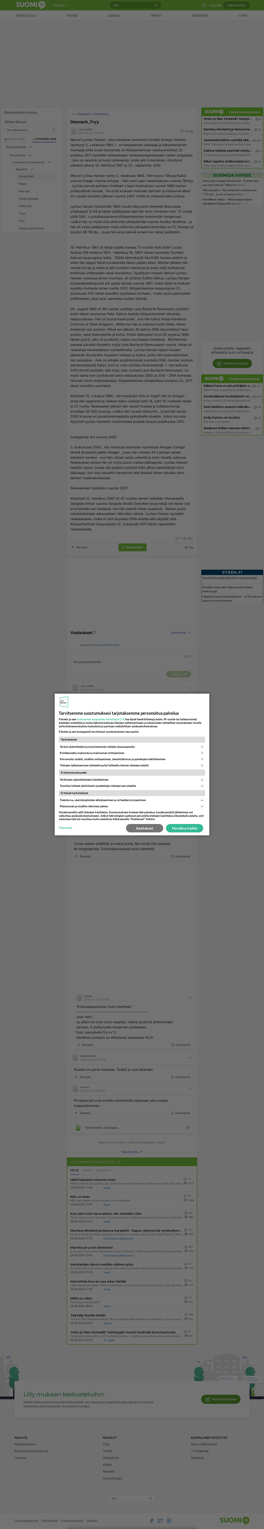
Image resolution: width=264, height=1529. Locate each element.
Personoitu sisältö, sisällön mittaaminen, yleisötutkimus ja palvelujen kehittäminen (112, 759)
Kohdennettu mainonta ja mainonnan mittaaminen (92, 753)
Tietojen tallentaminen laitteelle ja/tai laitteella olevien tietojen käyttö (104, 765)
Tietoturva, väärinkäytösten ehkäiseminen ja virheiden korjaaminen (103, 800)
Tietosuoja (65, 827)
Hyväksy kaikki (184, 828)
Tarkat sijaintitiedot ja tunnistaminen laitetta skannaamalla (97, 746)
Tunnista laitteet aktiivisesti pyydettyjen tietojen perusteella (98, 785)
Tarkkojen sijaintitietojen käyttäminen (84, 779)
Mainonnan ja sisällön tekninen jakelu (84, 806)
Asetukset (144, 828)
